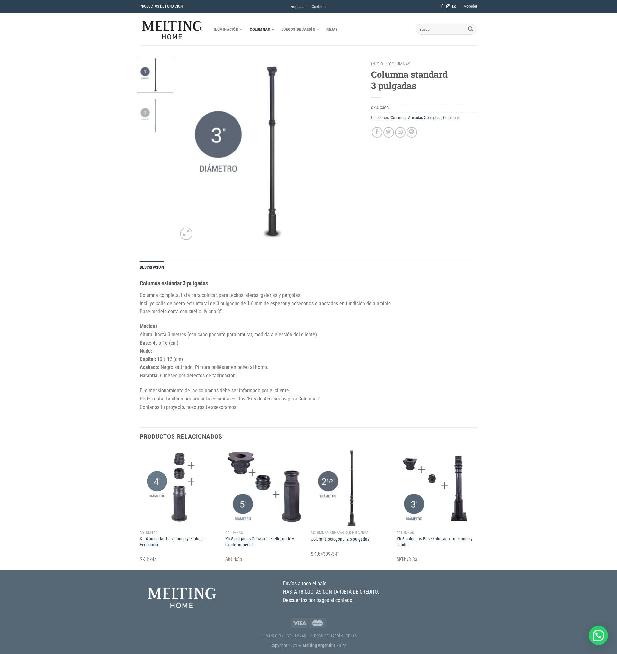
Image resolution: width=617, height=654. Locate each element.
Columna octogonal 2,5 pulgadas (340, 539)
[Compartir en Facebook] (377, 132)
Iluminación (226, 29)
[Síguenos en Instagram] (448, 6)
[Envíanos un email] (454, 6)
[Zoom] (186, 234)
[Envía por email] (400, 132)
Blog (343, 645)
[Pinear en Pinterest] (412, 132)
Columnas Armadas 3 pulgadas (416, 117)
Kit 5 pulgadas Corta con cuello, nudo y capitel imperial (259, 542)
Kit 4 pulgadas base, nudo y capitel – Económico (172, 542)
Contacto (319, 6)
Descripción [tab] (152, 267)
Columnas (260, 29)
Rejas (332, 29)
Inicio (377, 63)
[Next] (350, 150)
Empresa (297, 6)
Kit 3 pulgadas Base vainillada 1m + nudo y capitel (435, 542)
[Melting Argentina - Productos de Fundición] (172, 29)
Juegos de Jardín (298, 29)
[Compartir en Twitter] (388, 132)
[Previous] (189, 150)
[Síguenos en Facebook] (442, 6)
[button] (598, 635)
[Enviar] (470, 29)
